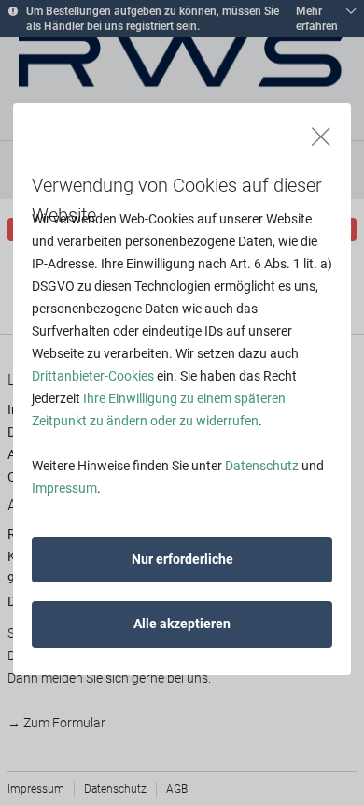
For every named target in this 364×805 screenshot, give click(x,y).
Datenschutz (262, 465)
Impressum (64, 488)
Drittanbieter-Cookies (93, 375)
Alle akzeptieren (182, 623)
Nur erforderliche (182, 559)
